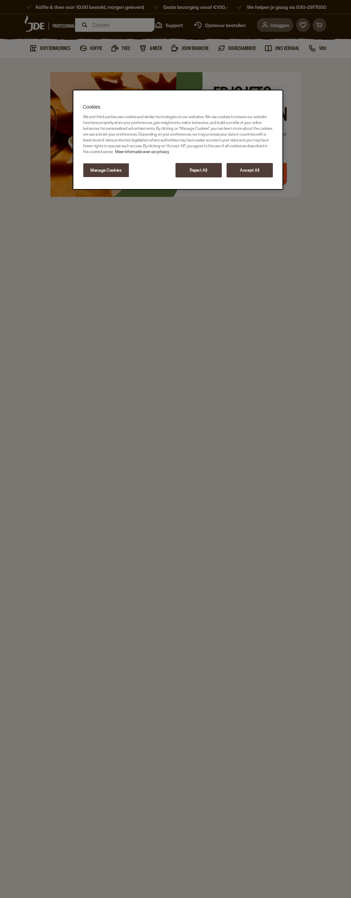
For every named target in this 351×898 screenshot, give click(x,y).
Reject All (198, 170)
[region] (178, 140)
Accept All (249, 170)
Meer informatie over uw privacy (142, 151)
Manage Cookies (105, 170)
